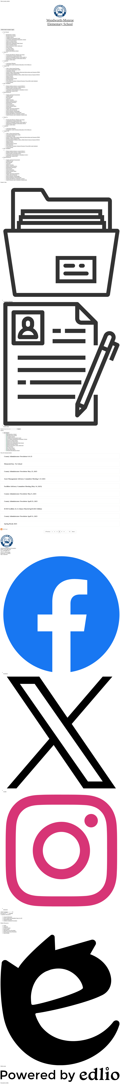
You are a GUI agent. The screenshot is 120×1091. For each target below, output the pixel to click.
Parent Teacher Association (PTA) (13, 88)
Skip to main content (5, 1)
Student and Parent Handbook (12, 108)
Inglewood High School (11, 44)
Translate (11, 913)
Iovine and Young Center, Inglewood (14, 45)
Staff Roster (8, 107)
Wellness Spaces (9, 77)
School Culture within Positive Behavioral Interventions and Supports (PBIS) (23, 72)
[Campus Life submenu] (3, 67)
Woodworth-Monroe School (12, 50)
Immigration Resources (11, 102)
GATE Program (9, 82)
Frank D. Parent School (11, 40)
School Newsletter (10, 104)
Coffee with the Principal (11, 109)
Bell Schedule (9, 97)
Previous (48, 531)
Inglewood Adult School (11, 42)
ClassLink (8, 98)
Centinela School (10, 37)
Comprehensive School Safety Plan (14, 55)
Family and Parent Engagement (13, 94)
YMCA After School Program (12, 68)
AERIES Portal (9, 96)
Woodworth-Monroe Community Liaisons (15, 113)
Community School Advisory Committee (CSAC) (17, 89)
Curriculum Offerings (11, 63)
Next (73, 531)
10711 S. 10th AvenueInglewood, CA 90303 (5, 552)
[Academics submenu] (3, 62)
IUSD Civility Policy (10, 59)
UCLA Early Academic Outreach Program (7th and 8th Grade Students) (22, 81)
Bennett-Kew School (10, 34)
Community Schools (10, 71)
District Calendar (10, 99)
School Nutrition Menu (11, 106)
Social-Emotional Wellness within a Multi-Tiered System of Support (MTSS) (23, 74)
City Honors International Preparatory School (16, 39)
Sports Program (9, 76)
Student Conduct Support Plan (12, 73)
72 (69, 531)
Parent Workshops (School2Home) (13, 112)
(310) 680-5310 (7, 549)
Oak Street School (10, 49)
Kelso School (9, 47)
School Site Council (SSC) (12, 91)
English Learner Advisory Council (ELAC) (15, 87)
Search (2, 429)
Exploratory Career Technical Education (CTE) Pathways (18, 64)
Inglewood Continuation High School (14, 43)
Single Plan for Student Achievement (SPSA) (16, 58)
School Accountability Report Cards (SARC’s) (16, 57)
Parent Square (9, 103)
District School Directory (11, 101)
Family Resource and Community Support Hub (16, 114)
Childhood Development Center (13, 38)
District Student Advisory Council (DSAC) (15, 86)
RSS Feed (5, 529)
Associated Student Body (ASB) (13, 69)
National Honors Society (11, 78)
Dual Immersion (9, 79)
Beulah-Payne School (11, 35)
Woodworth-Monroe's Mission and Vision (15, 54)
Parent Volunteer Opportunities (13, 111)
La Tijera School (9, 48)
